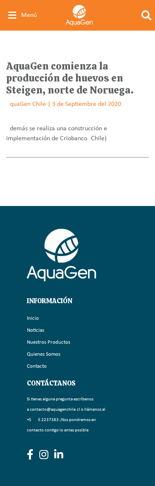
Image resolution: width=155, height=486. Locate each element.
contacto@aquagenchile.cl (55, 409)
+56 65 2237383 (43, 420)
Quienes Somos (43, 354)
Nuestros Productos (48, 342)
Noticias (35, 330)
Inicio (33, 318)
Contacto (37, 366)
